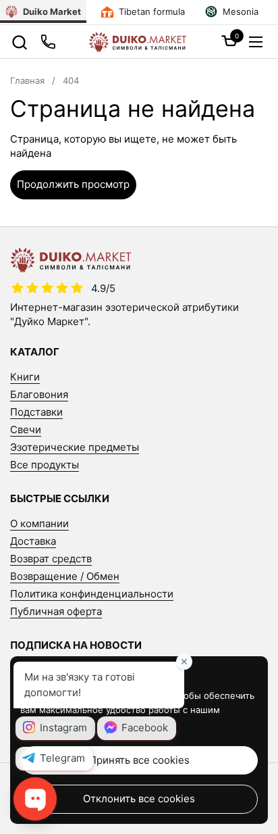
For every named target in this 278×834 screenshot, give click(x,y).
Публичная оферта (56, 611)
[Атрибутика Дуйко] (137, 42)
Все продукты (44, 464)
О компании (39, 523)
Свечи (25, 429)
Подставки (36, 412)
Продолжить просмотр (73, 184)
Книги (25, 376)
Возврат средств (51, 558)
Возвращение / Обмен (64, 576)
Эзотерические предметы (74, 447)
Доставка (33, 541)
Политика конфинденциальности (91, 593)
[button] (19, 42)
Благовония (39, 394)
